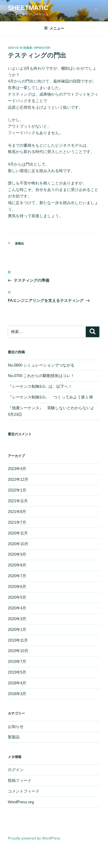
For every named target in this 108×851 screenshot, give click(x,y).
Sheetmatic (28, 7)
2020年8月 (17, 565)
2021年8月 (17, 511)
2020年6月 (17, 586)
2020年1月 (17, 629)
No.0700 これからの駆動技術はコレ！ (41, 375)
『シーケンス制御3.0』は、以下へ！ (40, 386)
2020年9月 (17, 554)
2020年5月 (17, 597)
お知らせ (16, 726)
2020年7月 (17, 576)
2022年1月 (17, 490)
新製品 (19, 243)
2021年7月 (17, 522)
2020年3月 (17, 619)
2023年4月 (17, 468)
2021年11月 (18, 501)
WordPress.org (21, 802)
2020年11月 (18, 533)
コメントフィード (23, 791)
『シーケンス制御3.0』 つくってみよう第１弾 (52, 397)
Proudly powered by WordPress (34, 838)
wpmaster (42, 47)
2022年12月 (18, 479)
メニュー (57, 28)
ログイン (16, 769)
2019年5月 (17, 672)
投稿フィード (19, 780)
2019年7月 (17, 661)
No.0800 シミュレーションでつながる (41, 365)
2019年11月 (18, 640)
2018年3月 (17, 693)
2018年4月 (17, 683)
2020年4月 (17, 608)
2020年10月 (18, 544)
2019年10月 (18, 650)
